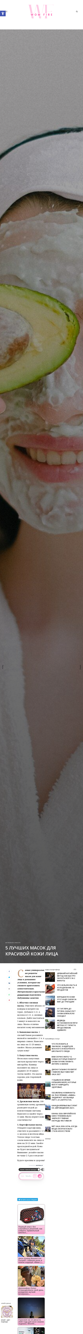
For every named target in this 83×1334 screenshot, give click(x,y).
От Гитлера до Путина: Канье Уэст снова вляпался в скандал (66, 1012)
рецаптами (23, 995)
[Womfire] (41, 11)
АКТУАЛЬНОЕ (9, 942)
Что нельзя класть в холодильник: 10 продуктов (67, 987)
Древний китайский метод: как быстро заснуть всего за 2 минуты (67, 977)
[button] (3, 13)
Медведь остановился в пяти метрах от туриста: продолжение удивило (67, 1025)
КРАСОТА (17, 942)
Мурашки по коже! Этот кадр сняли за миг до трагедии (66, 999)
